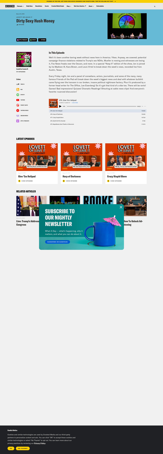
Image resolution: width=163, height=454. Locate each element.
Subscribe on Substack (57, 242)
